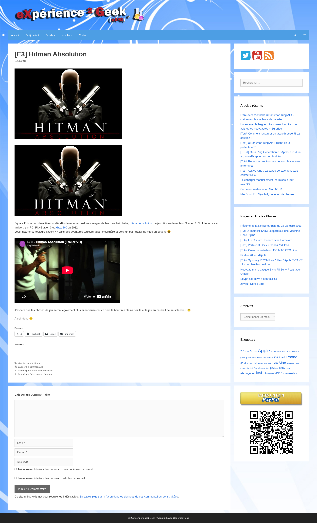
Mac (282, 363)
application (276, 351)
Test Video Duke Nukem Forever (35, 374)
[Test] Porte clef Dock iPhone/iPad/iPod (264, 245)
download (295, 352)
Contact (83, 35)
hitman (37, 363)
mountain (244, 368)
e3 (31, 363)
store (288, 368)
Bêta (288, 351)
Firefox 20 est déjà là (253, 255)
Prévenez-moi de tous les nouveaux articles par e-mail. (52, 478)
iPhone (291, 357)
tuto (265, 373)
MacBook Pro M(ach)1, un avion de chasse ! (267, 194)
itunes (249, 363)
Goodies (50, 35)
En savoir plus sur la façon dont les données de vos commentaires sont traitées (129, 496)
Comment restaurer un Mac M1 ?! (261, 189)
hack (254, 358)
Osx (255, 368)
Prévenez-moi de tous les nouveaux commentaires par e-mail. (56, 469)
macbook (290, 363)
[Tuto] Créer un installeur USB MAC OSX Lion (268, 250)
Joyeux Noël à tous (252, 283)
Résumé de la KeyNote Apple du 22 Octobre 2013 (270, 225)
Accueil (15, 35)
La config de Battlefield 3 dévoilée (35, 370)
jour (269, 363)
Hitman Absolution (141, 223)
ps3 (272, 367)
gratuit (248, 358)
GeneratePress (181, 518)
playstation (263, 368)
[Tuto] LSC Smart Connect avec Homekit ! (266, 240)
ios (276, 357)
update (271, 373)
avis (284, 351)
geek (242, 358)
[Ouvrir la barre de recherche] (295, 35)
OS (251, 368)
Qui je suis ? (32, 35)
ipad (282, 357)
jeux (265, 363)
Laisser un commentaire (30, 366)
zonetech (290, 373)
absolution (23, 363)
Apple (264, 350)
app (255, 352)
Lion (275, 363)
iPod (243, 363)
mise (297, 363)
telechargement (247, 373)
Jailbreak (258, 363)
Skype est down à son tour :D (258, 278)
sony (282, 367)
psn (276, 368)
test (259, 373)
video (278, 373)
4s (248, 352)
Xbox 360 (61, 227)
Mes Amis (66, 35)
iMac (259, 357)
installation (268, 357)
